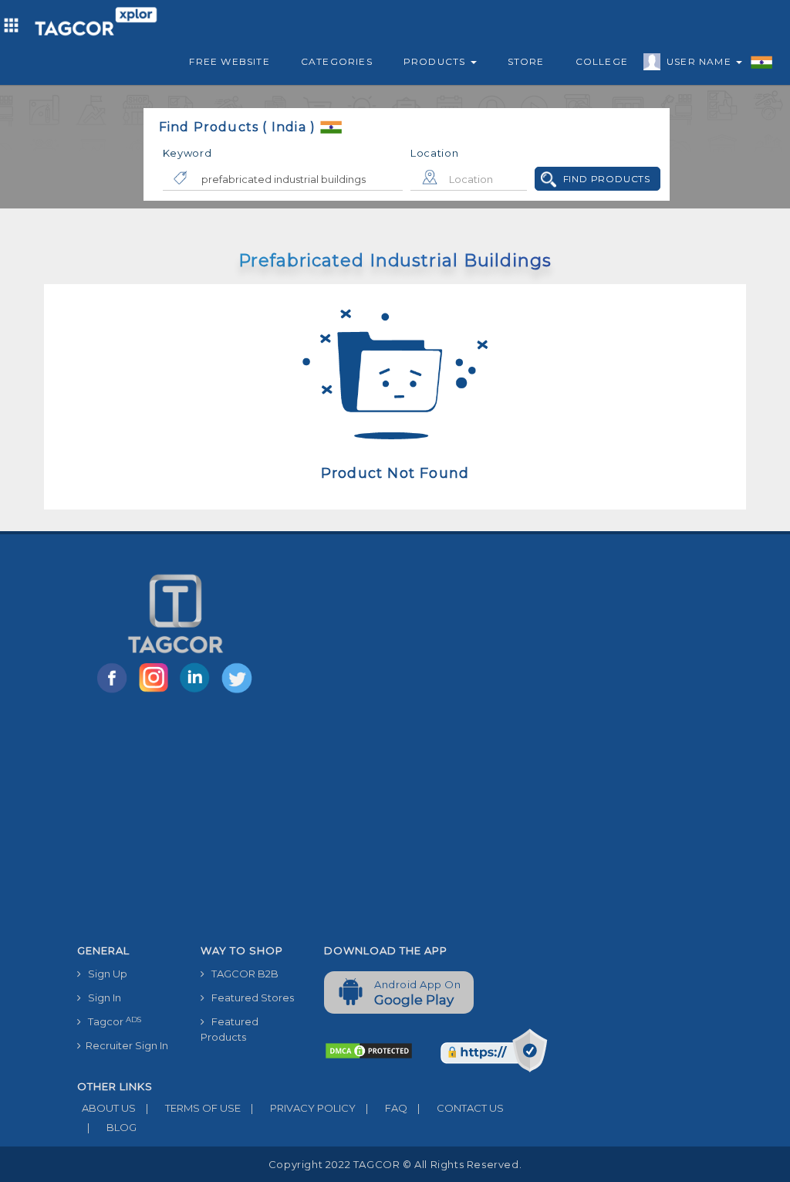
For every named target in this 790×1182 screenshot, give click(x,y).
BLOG (112, 1127)
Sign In (101, 997)
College (602, 61)
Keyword (187, 153)
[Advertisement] (312, 821)
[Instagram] (156, 692)
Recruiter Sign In (124, 1045)
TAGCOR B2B (241, 973)
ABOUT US (106, 1108)
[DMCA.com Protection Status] (369, 1050)
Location (434, 153)
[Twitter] (238, 692)
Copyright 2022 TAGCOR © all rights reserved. (395, 1164)
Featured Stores (249, 997)
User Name (700, 61)
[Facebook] (115, 692)
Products (436, 61)
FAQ (386, 1108)
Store (526, 61)
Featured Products (229, 1029)
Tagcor (111, 1021)
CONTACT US (460, 1108)
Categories (337, 61)
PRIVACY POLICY (303, 1108)
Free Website (229, 61)
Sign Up (104, 973)
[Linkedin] (198, 692)
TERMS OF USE (193, 1108)
